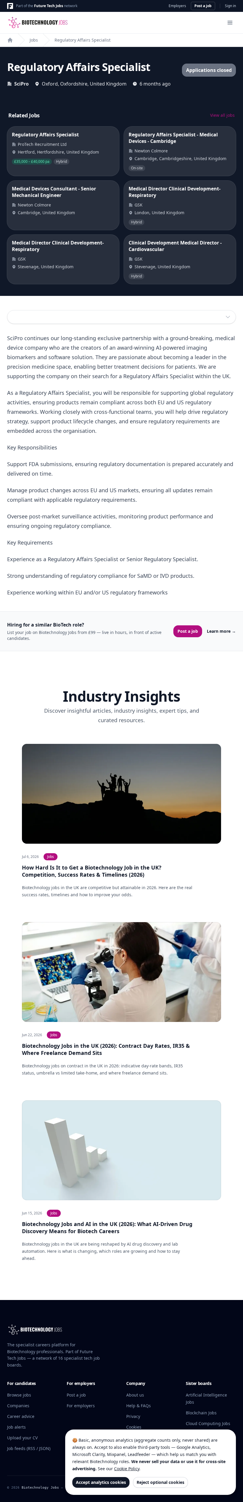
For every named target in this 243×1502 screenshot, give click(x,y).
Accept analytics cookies (101, 1482)
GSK (139, 205)
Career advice (20, 1416)
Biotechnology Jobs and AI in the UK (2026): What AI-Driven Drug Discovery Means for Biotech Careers (107, 1227)
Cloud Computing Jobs (208, 1423)
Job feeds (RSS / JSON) (28, 1448)
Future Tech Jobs (48, 5)
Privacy (133, 1416)
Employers (177, 6)
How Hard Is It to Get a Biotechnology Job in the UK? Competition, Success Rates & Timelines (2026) (92, 871)
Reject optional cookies (160, 1482)
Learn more (221, 631)
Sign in (230, 6)
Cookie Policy (126, 1468)
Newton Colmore (151, 151)
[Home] (10, 40)
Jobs (34, 40)
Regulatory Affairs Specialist (83, 40)
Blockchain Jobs (201, 1413)
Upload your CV (22, 1438)
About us (135, 1395)
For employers (81, 1405)
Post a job (203, 5)
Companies (18, 1405)
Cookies (133, 1427)
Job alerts (16, 1427)
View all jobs (222, 115)
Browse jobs (19, 1395)
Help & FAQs (138, 1405)
